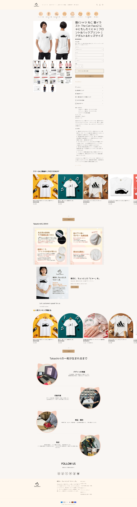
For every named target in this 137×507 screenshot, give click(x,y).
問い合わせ (83, 481)
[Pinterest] (70, 473)
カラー (76, 58)
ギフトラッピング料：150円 (83, 71)
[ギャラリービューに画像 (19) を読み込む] (44, 88)
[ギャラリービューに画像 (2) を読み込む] (44, 64)
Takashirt (66, 504)
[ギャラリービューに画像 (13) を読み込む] (36, 80)
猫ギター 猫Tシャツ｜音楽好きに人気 (65, 200)
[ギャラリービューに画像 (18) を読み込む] (36, 88)
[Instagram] (58, 473)
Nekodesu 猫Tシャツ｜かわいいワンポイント (92, 200)
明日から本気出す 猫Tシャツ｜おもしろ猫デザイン (43, 200)
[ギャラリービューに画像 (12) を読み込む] (68, 72)
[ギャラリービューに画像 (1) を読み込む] (36, 64)
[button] (53, 4)
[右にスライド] (71, 216)
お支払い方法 (83, 483)
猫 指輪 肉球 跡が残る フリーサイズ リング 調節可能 (93, 339)
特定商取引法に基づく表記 (86, 494)
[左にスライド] (66, 216)
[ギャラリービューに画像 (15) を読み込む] (52, 80)
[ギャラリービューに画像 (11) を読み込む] (60, 72)
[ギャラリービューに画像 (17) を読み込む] (68, 80)
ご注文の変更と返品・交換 (86, 485)
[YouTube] (78, 473)
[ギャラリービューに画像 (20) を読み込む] (52, 88)
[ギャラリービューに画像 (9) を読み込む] (44, 72)
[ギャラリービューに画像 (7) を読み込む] (68, 64)
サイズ (76, 52)
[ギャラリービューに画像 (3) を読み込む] (52, 64)
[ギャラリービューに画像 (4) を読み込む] (60, 64)
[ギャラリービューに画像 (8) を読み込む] (36, 72)
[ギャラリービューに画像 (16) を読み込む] (60, 80)
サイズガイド (78, 81)
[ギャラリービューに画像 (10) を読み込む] (52, 72)
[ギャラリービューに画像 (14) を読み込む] (44, 80)
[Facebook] (74, 473)
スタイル (77, 47)
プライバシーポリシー (85, 490)
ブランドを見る (74, 287)
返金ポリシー (83, 492)
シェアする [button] (78, 165)
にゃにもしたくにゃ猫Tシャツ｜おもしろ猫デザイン (119, 200)
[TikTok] (62, 473)
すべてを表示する (68, 219)
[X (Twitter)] (66, 473)
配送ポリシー (83, 488)
